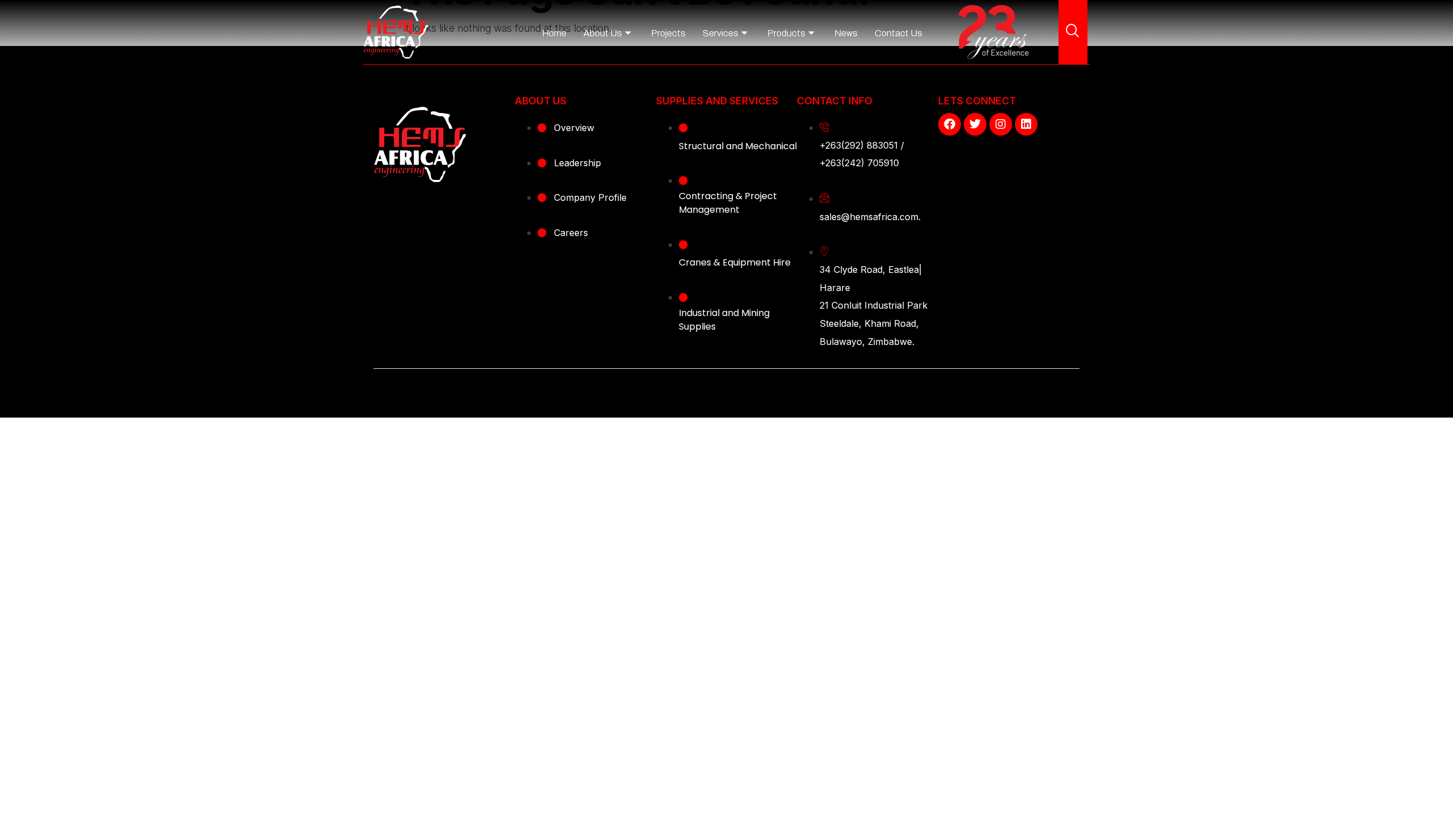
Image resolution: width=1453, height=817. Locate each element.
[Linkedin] (1026, 124)
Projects (668, 33)
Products (786, 33)
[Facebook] (949, 124)
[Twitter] (975, 124)
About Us (602, 33)
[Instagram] (1000, 124)
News (846, 33)
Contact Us (898, 33)
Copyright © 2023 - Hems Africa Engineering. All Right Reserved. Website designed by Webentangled (726, 389)
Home (554, 33)
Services (720, 33)
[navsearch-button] (1072, 31)
